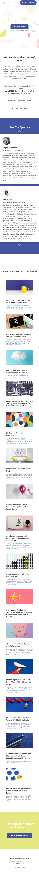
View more (18, 345)
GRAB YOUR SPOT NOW (19, 835)
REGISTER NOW (28, 3)
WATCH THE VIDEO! (21, 108)
